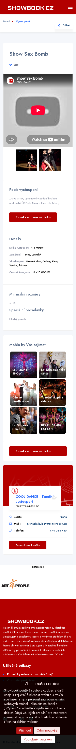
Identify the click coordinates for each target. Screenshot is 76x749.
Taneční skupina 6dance (52, 399)
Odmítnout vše (47, 730)
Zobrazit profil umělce (27, 545)
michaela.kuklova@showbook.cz (47, 524)
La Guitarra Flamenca (20, 427)
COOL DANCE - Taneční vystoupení (35, 499)
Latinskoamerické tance (53, 372)
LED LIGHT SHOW (19, 372)
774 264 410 (58, 531)
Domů (6, 21)
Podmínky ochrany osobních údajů (30, 674)
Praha (63, 517)
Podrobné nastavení (38, 739)
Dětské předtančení (20, 399)
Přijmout (25, 730)
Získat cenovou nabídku (33, 217)
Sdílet (66, 25)
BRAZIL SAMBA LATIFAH (51, 427)
